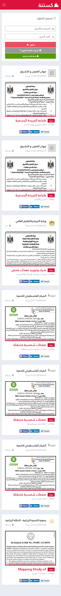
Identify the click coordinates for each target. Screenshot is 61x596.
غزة (6, 226)
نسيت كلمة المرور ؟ (29, 50)
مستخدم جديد (29, 56)
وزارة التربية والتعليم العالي (31, 221)
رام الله (8, 76)
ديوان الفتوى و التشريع (33, 71)
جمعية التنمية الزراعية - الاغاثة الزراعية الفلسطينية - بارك (26, 522)
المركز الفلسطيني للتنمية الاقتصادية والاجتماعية (31, 297)
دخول (32, 45)
